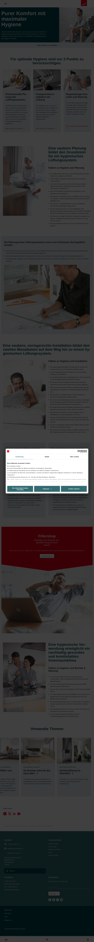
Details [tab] (47, 456)
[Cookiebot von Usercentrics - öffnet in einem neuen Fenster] (79, 451)
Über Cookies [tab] (74, 456)
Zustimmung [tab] (19, 456)
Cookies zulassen (73, 489)
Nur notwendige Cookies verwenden (20, 488)
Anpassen (46, 489)
